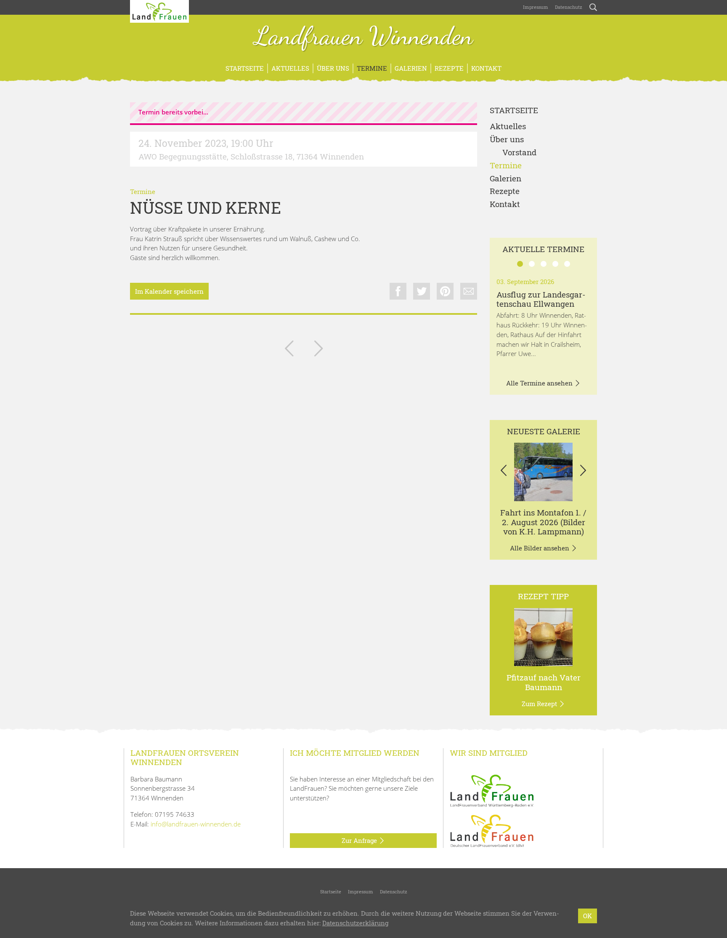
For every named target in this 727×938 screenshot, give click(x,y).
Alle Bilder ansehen (540, 548)
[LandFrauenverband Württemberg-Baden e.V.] (492, 790)
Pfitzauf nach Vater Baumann (544, 682)
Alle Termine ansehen (540, 383)
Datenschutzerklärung (355, 923)
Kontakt (486, 68)
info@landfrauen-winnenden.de (196, 824)
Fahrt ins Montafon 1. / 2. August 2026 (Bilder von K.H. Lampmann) (543, 522)
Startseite (245, 68)
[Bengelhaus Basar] (318, 350)
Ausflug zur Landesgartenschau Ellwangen (540, 299)
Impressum (535, 7)
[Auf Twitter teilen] (421, 291)
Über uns (333, 68)
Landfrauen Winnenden (364, 37)
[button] (503, 472)
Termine (372, 68)
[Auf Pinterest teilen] (445, 291)
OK (587, 915)
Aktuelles (290, 68)
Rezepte (449, 68)
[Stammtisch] (289, 350)
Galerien (411, 68)
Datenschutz (568, 7)
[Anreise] (543, 472)
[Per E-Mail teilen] (468, 291)
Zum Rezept (540, 703)
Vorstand (519, 152)
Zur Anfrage (360, 840)
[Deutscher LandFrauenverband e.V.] (492, 830)
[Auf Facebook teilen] (398, 291)
